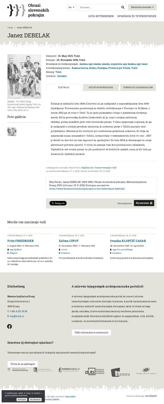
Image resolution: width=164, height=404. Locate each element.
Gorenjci (62, 76)
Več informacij (35, 400)
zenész (106, 63)
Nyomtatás (142, 202)
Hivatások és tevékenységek (136, 16)
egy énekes (129, 63)
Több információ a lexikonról (91, 332)
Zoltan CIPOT (69, 241)
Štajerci (13, 253)
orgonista (116, 63)
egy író (116, 249)
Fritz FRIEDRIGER (20, 241)
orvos (64, 249)
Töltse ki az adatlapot (22, 363)
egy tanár (142, 63)
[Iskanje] (123, 7)
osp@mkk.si (17, 316)
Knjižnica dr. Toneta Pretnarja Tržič (99, 167)
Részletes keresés (141, 7)
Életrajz (63, 87)
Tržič (134, 68)
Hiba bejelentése (124, 203)
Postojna (102, 68)
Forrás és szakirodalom (138, 87)
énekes (83, 63)
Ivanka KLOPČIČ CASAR (128, 241)
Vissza (10, 27)
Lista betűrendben (101, 16)
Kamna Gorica (80, 68)
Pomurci (65, 253)
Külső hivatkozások (101, 87)
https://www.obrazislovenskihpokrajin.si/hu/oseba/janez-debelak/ (87, 188)
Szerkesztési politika (49, 399)
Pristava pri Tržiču (119, 68)
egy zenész (95, 63)
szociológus (127, 249)
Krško (92, 68)
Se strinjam (22, 400)
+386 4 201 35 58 (18, 311)
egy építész (16, 249)
